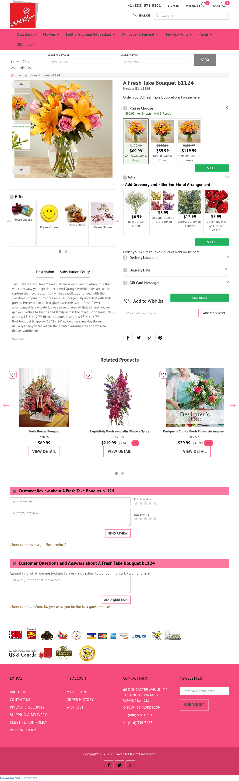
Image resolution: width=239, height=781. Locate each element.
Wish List (75, 707)
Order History (80, 699)
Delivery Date (129, 54)
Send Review (117, 533)
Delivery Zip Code (59, 54)
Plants (204, 34)
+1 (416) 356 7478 (138, 722)
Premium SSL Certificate (18, 778)
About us (18, 691)
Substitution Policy (75, 271)
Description (45, 271)
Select (212, 168)
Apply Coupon (214, 313)
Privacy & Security (27, 707)
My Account (77, 691)
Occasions (25, 34)
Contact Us (20, 699)
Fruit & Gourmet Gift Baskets (89, 34)
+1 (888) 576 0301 (144, 5)
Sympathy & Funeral (138, 34)
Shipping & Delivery (28, 714)
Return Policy (23, 730)
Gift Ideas (25, 44)
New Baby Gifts (177, 34)
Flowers (50, 34)
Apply (205, 60)
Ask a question (115, 600)
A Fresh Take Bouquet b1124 (39, 75)
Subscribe (194, 705)
